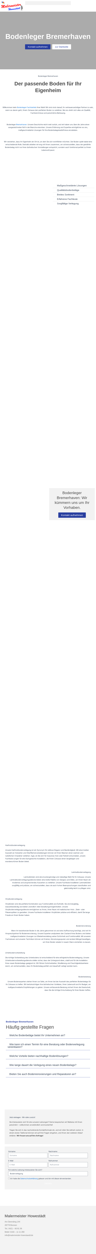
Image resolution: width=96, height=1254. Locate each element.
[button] (48, 3)
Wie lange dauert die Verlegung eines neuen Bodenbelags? (42, 1065)
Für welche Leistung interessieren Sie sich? (25, 1170)
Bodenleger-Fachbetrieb (26, 107)
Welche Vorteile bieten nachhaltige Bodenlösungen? (38, 1056)
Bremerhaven (21, 124)
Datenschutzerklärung (29, 1179)
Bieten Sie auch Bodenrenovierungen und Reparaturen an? (42, 1074)
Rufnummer (53, 1161)
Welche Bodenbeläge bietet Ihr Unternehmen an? (37, 1035)
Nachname (53, 1151)
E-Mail (10, 1161)
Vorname (11, 1151)
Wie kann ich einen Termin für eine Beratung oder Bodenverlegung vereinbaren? (46, 1045)
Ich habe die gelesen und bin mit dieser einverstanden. (40, 1179)
